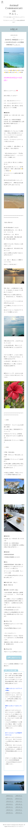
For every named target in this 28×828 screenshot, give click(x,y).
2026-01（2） (9, 795)
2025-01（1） (19, 795)
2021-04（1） (19, 812)
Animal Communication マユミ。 (14, 9)
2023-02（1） (19, 807)
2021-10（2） (9, 809)
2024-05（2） (9, 801)
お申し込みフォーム (14, 657)
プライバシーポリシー (18, 826)
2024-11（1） (10, 798)
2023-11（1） (19, 801)
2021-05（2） (9, 812)
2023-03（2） (9, 807)
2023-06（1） (19, 804)
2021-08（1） (19, 809)
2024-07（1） (18, 798)
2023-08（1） (9, 804)
